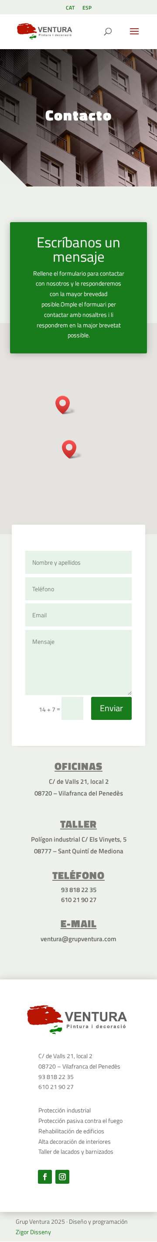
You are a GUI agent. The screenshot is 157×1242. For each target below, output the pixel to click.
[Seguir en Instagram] (62, 1177)
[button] (71, 449)
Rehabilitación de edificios (71, 1130)
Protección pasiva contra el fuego (80, 1120)
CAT (70, 8)
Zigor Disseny (33, 1231)
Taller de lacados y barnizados (75, 1151)
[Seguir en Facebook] (45, 1177)
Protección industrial (64, 1110)
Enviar (111, 708)
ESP (87, 8)
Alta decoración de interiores (74, 1141)
